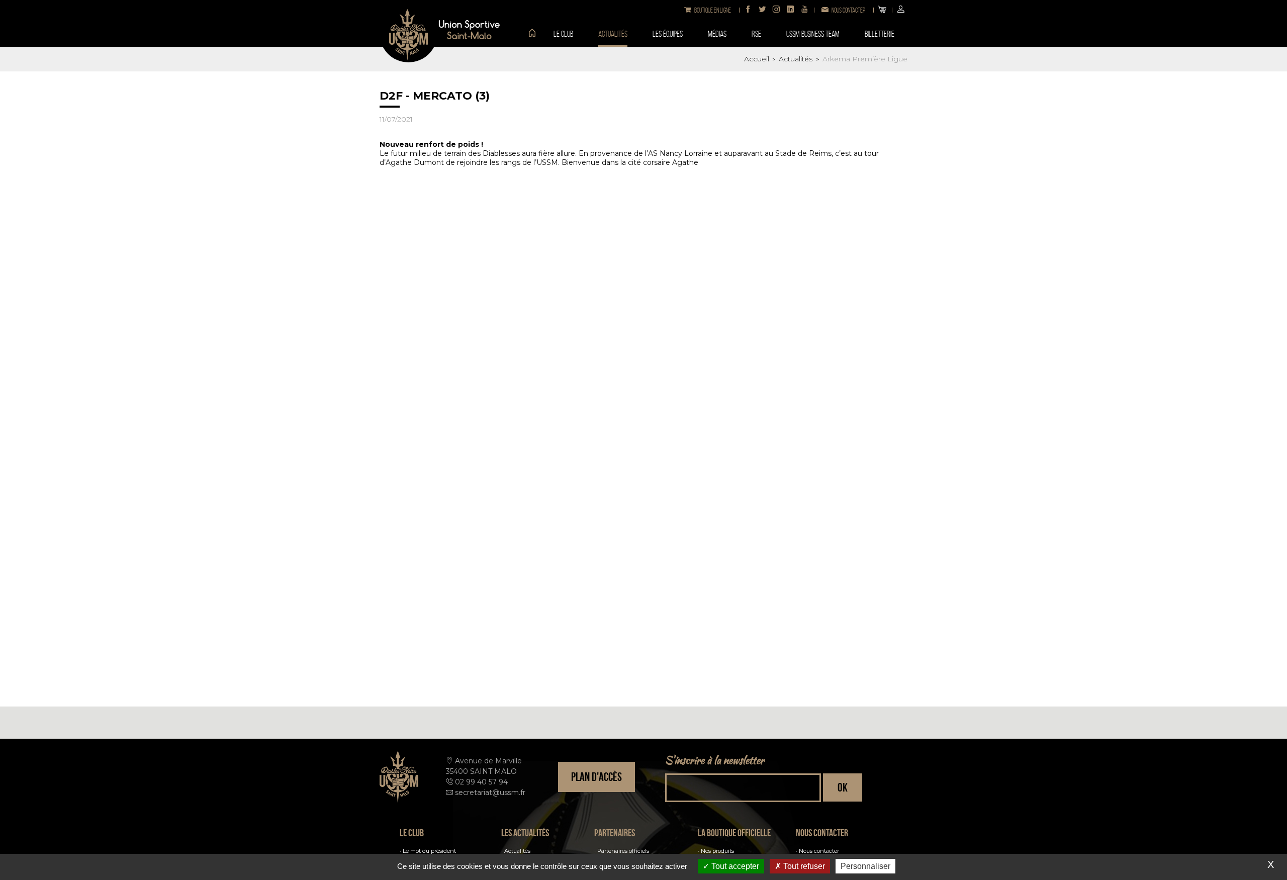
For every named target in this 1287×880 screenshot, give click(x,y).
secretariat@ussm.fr (490, 792)
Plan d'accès (596, 776)
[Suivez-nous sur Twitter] (762, 10)
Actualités (517, 850)
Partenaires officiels (623, 850)
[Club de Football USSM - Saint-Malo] (408, 33)
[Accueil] (528, 34)
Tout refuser (803, 866)
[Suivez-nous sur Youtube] (804, 10)
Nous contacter (819, 850)
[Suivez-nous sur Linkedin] (790, 10)
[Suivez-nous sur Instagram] (776, 10)
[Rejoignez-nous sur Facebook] (748, 10)
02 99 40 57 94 (481, 781)
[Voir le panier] (882, 10)
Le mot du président (429, 850)
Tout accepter (734, 866)
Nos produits (717, 850)
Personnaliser (865, 866)
